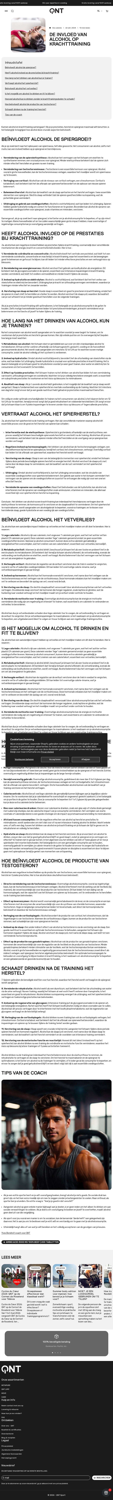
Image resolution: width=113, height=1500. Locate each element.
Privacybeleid (47, 752)
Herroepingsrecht (8, 1458)
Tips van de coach (13, 115)
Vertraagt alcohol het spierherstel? (21, 83)
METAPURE (5, 1385)
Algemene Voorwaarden (11, 1454)
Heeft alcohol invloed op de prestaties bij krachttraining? (32, 73)
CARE (3, 1397)
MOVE (3, 1393)
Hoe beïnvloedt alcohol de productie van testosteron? (30, 104)
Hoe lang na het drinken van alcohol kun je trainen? (29, 78)
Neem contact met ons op (12, 1406)
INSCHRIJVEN (103, 1478)
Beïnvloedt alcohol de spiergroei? (20, 67)
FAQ (3, 1417)
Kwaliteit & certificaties (11, 1430)
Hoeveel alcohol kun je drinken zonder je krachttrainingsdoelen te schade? (40, 99)
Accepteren (55, 759)
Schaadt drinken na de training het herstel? (25, 109)
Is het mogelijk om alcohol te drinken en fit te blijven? (30, 93)
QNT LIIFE (5, 1389)
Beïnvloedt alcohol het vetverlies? (21, 88)
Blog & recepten (8, 1438)
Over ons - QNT (7, 1426)
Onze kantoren (7, 1434)
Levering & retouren (10, 1409)
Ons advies (57, 28)
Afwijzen (86, 759)
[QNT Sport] (28, 1369)
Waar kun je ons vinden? (11, 1413)
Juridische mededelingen (12, 1450)
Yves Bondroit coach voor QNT (15, 1233)
